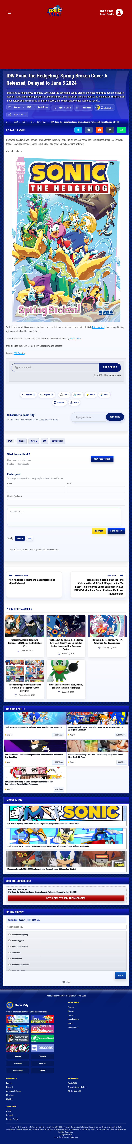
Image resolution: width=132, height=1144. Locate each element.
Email (69, 483)
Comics (17, 107)
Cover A (34, 441)
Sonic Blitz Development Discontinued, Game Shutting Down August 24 (33, 727)
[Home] (7, 122)
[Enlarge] (116, 161)
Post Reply (116, 531)
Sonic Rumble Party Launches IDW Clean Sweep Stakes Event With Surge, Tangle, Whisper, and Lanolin (48, 846)
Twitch (42, 1070)
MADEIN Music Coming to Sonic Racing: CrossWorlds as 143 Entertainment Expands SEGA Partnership (29, 783)
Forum (9, 1083)
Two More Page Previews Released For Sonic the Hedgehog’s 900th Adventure (25, 687)
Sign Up (110, 14)
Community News (13, 1091)
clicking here (75, 338)
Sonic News (43, 107)
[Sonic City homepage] (55, 12)
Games (71, 1007)
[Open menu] (9, 12)
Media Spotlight (74, 1091)
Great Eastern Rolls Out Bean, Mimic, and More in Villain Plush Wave (66, 686)
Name (9, 483)
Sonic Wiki (72, 1083)
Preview (99, 531)
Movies (71, 1011)
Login (102, 14)
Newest (20, 538)
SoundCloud (18, 1070)
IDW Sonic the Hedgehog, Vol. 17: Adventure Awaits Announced (107, 641)
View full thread (102, 459)
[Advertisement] (66, 46)
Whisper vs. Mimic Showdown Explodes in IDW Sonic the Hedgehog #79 (25, 643)
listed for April (98, 327)
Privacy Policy (12, 1119)
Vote (120, 976)
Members (10, 1095)
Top (29, 538)
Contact (9, 1115)
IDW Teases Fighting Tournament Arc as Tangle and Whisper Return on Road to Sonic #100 (43, 823)
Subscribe (110, 367)
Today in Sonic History (77, 1087)
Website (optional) (14, 496)
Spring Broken (57, 441)
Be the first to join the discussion (66, 898)
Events (71, 1023)
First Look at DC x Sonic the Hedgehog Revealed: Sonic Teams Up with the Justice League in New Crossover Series (66, 644)
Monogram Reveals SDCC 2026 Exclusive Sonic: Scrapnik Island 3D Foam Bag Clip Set (41, 869)
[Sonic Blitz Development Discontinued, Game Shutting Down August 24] (35, 718)
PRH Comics (19, 353)
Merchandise (73, 1019)
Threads (42, 1056)
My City (9, 1099)
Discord (9, 1087)
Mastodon (18, 1063)
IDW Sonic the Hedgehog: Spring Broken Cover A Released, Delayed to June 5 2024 (85, 122)
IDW (29, 107)
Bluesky (18, 1056)
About (8, 1111)
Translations (73, 1027)
